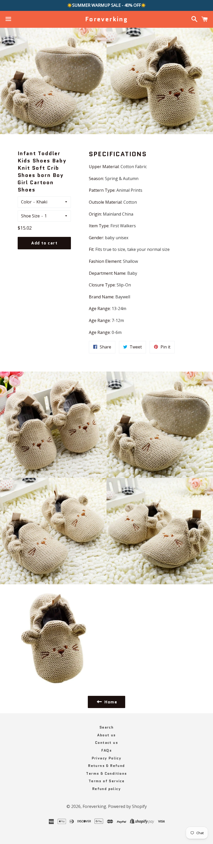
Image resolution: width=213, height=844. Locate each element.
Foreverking (106, 19)
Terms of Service (106, 781)
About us (106, 735)
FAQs (106, 750)
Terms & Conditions (106, 773)
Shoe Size (30, 216)
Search (106, 727)
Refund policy (106, 788)
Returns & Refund (106, 765)
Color (26, 202)
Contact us (106, 742)
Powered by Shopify (127, 806)
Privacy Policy (107, 758)
